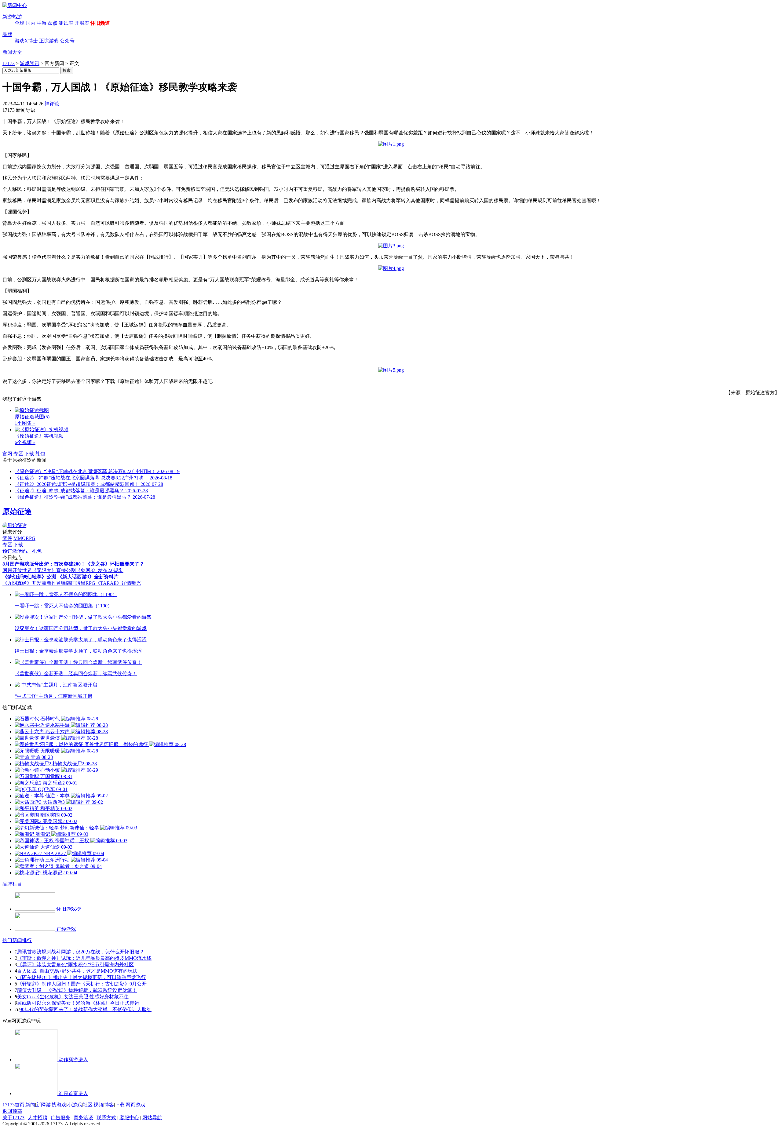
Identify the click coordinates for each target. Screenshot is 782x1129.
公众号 (67, 40)
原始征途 (17, 511)
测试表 (66, 23)
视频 (98, 1104)
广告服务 (60, 1117)
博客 (109, 1104)
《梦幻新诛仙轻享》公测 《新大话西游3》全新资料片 (60, 576)
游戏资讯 (29, 63)
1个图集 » (25, 423)
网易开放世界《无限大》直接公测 (39, 570)
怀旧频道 (100, 23)
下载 (29, 453)
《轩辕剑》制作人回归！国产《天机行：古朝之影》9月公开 (82, 983)
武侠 (7, 538)
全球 (19, 23)
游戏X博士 (26, 40)
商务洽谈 (83, 1117)
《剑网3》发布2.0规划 (99, 570)
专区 (18, 453)
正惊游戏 (49, 40)
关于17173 (13, 1117)
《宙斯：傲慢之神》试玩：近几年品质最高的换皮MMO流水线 (84, 958)
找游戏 (59, 1104)
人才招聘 (37, 1117)
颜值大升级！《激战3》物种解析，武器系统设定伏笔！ (77, 990)
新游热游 (12, 16)
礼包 (40, 453)
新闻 (30, 1104)
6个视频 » (25, 442)
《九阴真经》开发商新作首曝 (34, 583)
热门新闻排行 (17, 940)
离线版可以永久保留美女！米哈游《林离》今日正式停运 (78, 1003)
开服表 (82, 23)
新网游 (43, 1104)
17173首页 (13, 1104)
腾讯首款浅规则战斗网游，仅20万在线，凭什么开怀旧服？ (80, 951)
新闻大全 (12, 52)
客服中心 (129, 1117)
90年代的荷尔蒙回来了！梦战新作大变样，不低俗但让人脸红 (86, 1009)
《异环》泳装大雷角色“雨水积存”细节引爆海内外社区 (75, 964)
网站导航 (152, 1117)
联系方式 (106, 1117)
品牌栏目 (12, 884)
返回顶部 (12, 1111)
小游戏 (74, 1104)
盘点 (52, 23)
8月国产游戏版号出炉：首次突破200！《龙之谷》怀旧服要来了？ (73, 563)
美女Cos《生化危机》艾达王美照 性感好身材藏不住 (73, 996)
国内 (30, 23)
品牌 (7, 34)
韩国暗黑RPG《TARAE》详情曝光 (103, 583)
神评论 (52, 103)
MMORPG (24, 538)
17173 (8, 63)
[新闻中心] (14, 5)
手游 (41, 23)
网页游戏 (135, 1104)
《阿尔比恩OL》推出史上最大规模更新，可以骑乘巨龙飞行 (81, 977)
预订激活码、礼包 (22, 551)
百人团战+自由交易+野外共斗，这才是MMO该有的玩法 (77, 971)
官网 (7, 453)
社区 (88, 1104)
